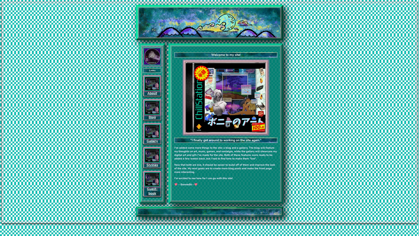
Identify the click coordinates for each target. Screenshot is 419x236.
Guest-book (152, 191)
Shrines (152, 165)
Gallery (152, 141)
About (152, 93)
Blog (152, 117)
